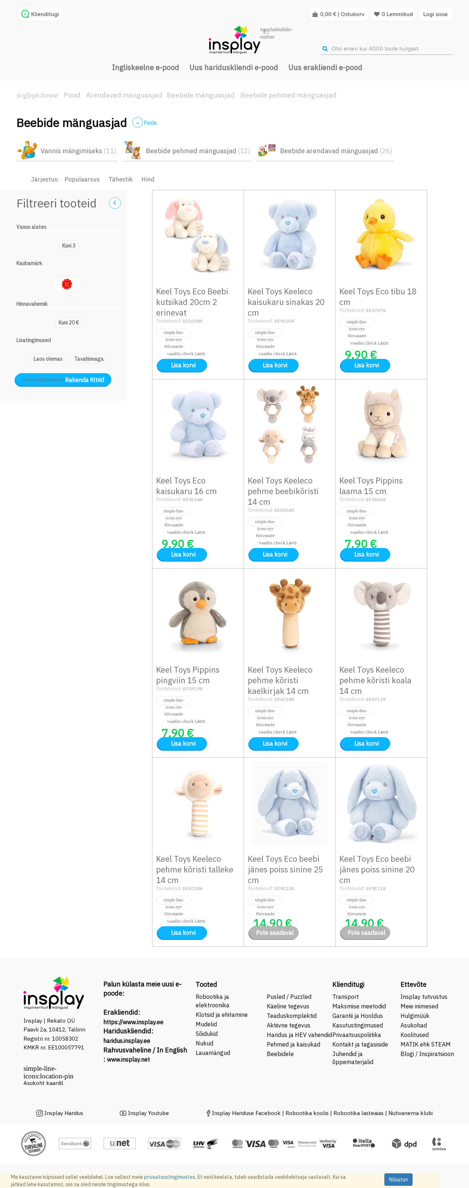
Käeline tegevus (288, 1006)
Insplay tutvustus (423, 996)
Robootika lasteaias (359, 1113)
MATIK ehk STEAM (425, 1044)
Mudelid (206, 1024)
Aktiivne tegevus (288, 1025)
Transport (345, 996)
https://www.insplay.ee (133, 1022)
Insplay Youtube (148, 1113)
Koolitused (414, 1034)
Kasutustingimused (357, 1025)
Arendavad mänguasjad (124, 95)
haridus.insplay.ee (126, 1040)
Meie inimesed (419, 1006)
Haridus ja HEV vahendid (299, 1034)
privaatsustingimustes (169, 1177)
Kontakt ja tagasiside (360, 1044)
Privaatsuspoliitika (356, 1034)
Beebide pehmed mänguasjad (288, 95)
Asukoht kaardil (43, 1083)
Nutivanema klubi (410, 1113)
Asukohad (413, 1025)
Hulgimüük (414, 1015)
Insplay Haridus (63, 1113)
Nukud (204, 1043)
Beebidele (280, 1054)
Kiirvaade (173, 332)
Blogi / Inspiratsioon (427, 1054)
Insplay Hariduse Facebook (246, 1113)
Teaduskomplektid (292, 1015)
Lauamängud (213, 1052)
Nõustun (398, 1179)
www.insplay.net (128, 1059)
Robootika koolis (307, 1113)
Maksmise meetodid (359, 1006)
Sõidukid (207, 1033)
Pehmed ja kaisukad (293, 1044)
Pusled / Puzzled (289, 996)
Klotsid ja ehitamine (222, 1014)
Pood (72, 95)
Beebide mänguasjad (200, 95)
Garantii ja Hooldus (357, 1015)
